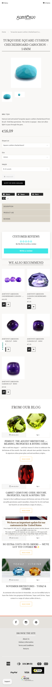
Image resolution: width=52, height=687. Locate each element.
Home (4, 32)
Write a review (26, 251)
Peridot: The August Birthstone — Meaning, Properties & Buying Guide (26, 442)
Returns (26, 649)
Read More (26, 459)
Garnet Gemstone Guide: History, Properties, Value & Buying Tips (26, 494)
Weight (4, 164)
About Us (26, 639)
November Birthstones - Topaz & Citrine (26, 587)
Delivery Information (26, 642)
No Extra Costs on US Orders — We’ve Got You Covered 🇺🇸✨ (26, 545)
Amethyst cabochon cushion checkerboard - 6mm (37, 296)
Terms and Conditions (26, 645)
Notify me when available (13, 183)
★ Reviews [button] (3, 346)
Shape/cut (5, 141)
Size (3, 153)
